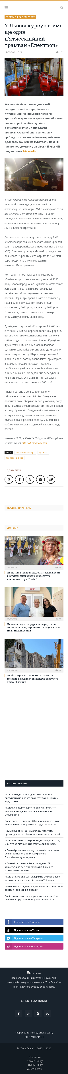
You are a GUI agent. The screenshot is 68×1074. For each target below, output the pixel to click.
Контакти (35, 1057)
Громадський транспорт (20, 17)
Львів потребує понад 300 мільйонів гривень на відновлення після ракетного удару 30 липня (32, 679)
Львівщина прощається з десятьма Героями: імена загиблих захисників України (34, 888)
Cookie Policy (35, 1061)
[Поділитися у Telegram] (40, 479)
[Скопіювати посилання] (51, 479)
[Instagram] (28, 1013)
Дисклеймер (34, 1068)
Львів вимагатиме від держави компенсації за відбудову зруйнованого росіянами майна (31, 897)
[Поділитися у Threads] (9, 479)
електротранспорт (25, 452)
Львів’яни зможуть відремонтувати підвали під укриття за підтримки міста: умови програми (32, 842)
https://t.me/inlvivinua (34, 443)
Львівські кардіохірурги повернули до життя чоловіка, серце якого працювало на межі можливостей (33, 627)
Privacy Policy (35, 1064)
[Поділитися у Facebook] (19, 479)
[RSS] (47, 1013)
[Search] (61, 8)
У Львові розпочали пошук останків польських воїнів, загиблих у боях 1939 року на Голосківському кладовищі (32, 854)
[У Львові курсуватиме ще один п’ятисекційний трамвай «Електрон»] (34, 77)
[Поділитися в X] (30, 479)
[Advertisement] (36, 492)
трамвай (43, 452)
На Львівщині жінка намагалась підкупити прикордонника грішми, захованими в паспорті (32, 832)
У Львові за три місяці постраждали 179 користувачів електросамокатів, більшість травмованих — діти (29, 867)
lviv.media (29, 151)
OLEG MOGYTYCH (34, 1037)
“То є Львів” (27, 1048)
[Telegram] (38, 1013)
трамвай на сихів (14, 457)
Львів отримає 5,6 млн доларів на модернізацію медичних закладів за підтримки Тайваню (32, 878)
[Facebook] (18, 1013)
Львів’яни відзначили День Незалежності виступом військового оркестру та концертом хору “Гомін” (33, 576)
